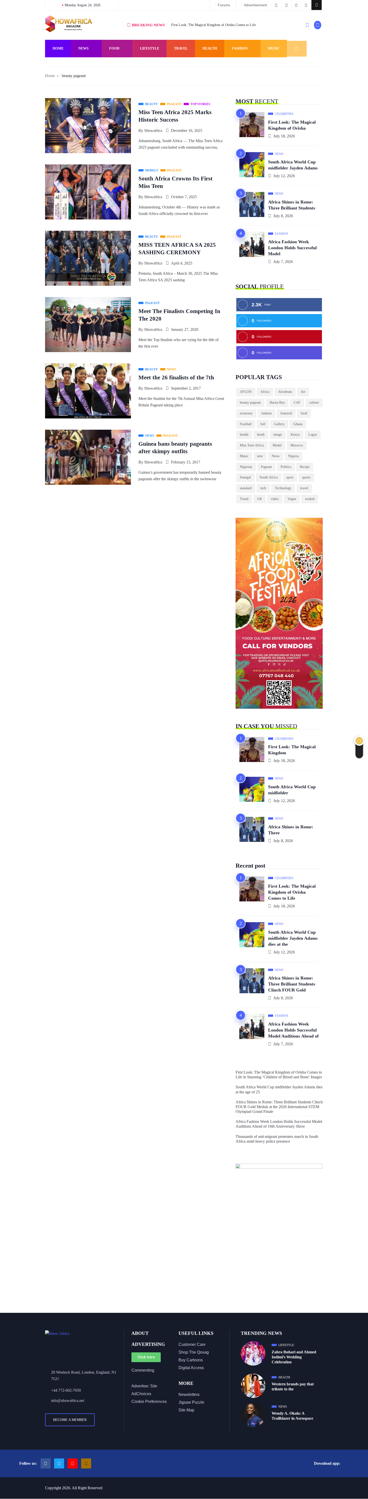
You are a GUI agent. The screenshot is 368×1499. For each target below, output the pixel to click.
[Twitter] (59, 1463)
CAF (297, 402)
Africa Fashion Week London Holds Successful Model (292, 247)
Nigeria (293, 456)
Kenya (295, 434)
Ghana (297, 424)
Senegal (245, 477)
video (275, 499)
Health (210, 48)
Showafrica (153, 130)
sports (306, 477)
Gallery (279, 424)
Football (246, 424)
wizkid (309, 499)
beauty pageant (250, 402)
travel (304, 488)
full (262, 424)
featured (286, 413)
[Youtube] (73, 1463)
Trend (244, 499)
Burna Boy (277, 402)
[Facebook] (46, 1463)
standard (246, 488)
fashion (266, 413)
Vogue (291, 499)
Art (303, 392)
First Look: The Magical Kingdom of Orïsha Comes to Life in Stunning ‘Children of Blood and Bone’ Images (279, 1074)
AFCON (246, 392)
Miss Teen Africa (252, 445)
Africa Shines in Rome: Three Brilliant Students (291, 204)
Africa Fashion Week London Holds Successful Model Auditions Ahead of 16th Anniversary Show (279, 1123)
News (83, 48)
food (304, 413)
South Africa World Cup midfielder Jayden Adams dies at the (293, 938)
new (260, 456)
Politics (286, 467)
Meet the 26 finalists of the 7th (176, 377)
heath (261, 434)
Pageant (266, 467)
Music (274, 48)
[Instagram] (86, 1463)
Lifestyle (149, 48)
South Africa (269, 477)
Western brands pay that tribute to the (293, 1386)
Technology (283, 488)
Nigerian (246, 467)
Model (277, 445)
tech (263, 488)
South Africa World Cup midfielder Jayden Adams (293, 164)
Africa (264, 392)
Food (114, 48)
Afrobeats (285, 392)
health (244, 434)
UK (259, 499)
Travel (181, 48)
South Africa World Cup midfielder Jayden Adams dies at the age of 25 (279, 1089)
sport (289, 477)
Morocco (296, 445)
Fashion (240, 48)
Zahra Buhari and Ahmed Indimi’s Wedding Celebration (294, 1357)
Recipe (304, 467)
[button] (316, 5)
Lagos (312, 434)
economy (246, 413)
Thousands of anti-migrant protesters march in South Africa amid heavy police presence (277, 1138)
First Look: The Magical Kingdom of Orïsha (292, 125)
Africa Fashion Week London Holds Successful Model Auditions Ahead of (293, 1030)
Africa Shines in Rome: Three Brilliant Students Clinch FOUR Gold (291, 983)
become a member (70, 1420)
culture (314, 402)
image (277, 434)
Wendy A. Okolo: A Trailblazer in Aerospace (292, 1415)
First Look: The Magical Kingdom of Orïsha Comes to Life (213, 25)
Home (58, 48)
